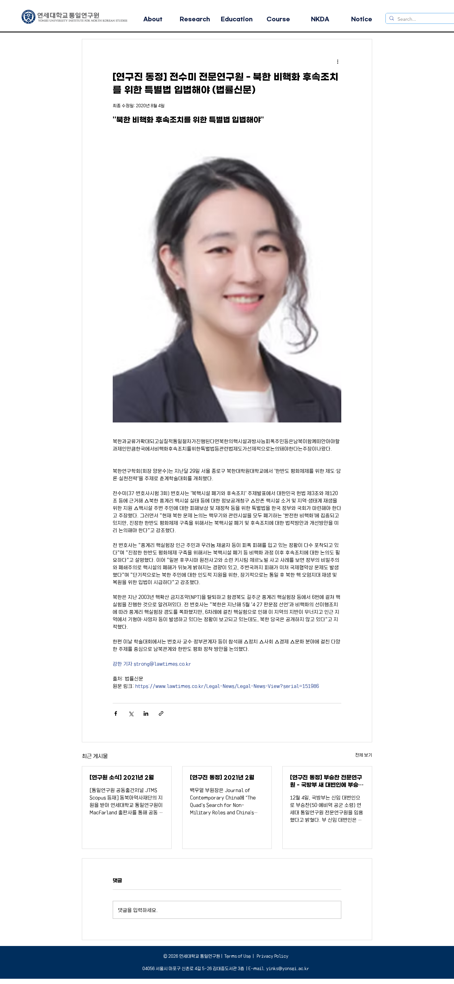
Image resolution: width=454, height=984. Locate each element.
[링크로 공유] (161, 713)
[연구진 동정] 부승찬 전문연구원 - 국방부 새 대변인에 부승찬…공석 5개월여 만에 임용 (326, 781)
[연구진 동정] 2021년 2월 (222, 777)
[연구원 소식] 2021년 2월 (122, 777)
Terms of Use (237, 956)
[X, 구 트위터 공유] (131, 713)
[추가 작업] (337, 61)
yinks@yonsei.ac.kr (287, 968)
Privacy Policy (272, 956)
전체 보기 (363, 755)
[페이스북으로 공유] (116, 713)
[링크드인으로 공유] (146, 713)
